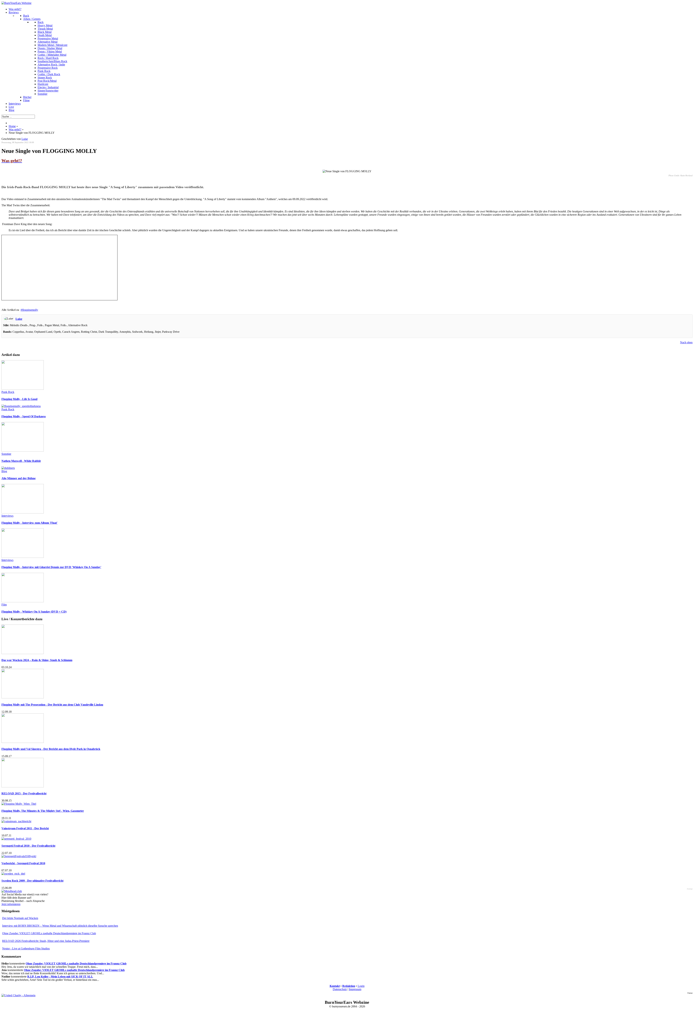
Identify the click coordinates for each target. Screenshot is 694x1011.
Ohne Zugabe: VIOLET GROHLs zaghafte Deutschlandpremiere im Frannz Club (49, 933)
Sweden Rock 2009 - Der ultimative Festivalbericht (32, 880)
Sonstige (6, 453)
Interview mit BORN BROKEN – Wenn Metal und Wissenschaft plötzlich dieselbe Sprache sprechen (60, 925)
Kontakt (335, 985)
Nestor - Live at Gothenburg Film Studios (26, 948)
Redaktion (348, 985)
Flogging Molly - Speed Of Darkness (23, 416)
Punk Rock (7, 392)
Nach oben (686, 342)
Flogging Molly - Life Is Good (19, 399)
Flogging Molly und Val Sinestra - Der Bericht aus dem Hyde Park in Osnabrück (50, 748)
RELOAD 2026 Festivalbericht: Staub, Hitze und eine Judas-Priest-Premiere (45, 940)
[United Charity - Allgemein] (18, 995)
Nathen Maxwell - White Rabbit (21, 460)
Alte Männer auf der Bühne (18, 478)
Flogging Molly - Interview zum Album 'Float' (29, 522)
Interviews (7, 515)
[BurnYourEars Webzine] (16, 3)
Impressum (355, 989)
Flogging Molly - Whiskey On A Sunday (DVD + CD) (34, 611)
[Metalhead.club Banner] (11, 891)
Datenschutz (340, 989)
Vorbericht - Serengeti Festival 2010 (23, 863)
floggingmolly (30, 309)
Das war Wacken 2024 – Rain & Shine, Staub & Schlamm (36, 660)
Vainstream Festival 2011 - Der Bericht (25, 828)
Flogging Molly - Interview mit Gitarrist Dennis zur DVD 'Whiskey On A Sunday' (51, 567)
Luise (25, 138)
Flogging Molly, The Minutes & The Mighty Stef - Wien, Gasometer (42, 810)
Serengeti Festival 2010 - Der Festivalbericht (28, 845)
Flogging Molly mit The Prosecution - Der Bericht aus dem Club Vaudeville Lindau (52, 704)
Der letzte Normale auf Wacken (20, 918)
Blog (4, 471)
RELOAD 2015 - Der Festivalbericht (23, 793)
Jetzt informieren (10, 904)
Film (4, 604)
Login (361, 985)
